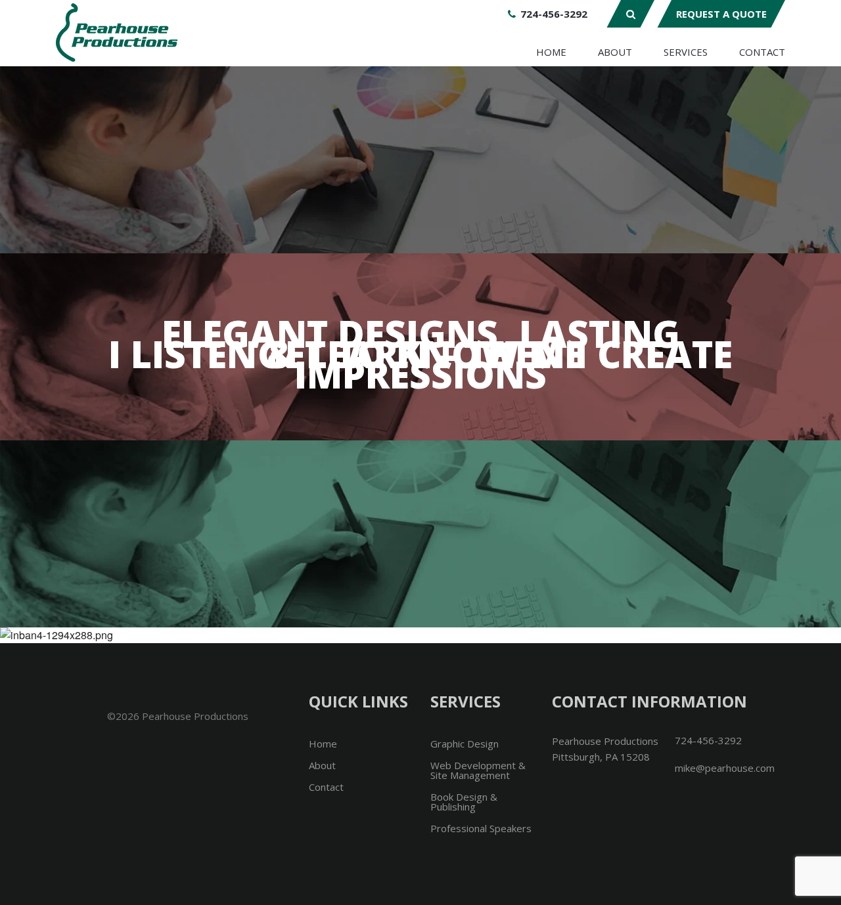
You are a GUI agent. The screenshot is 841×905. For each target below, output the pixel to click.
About (615, 51)
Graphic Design (464, 743)
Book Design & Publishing (463, 801)
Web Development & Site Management (478, 770)
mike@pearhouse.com (725, 767)
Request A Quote (721, 13)
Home (551, 51)
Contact (762, 51)
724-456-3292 (553, 13)
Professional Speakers (481, 828)
